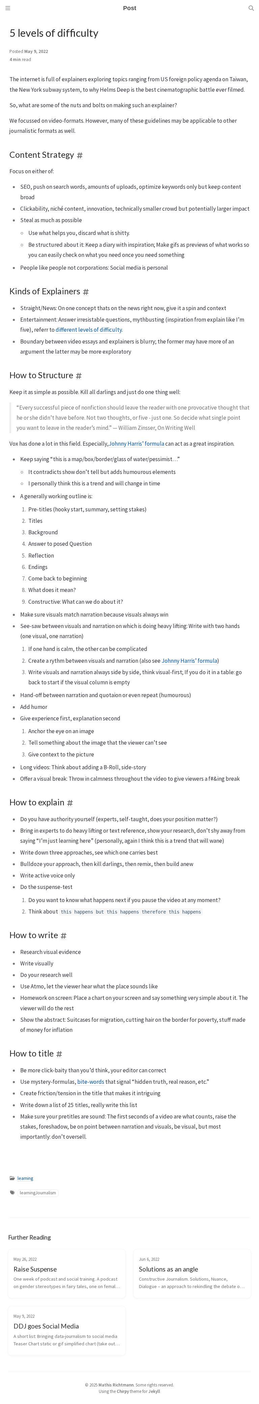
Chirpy (123, 1391)
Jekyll (154, 1391)
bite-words (90, 1081)
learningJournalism (38, 1193)
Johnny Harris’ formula (136, 443)
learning (25, 1178)
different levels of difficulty (89, 329)
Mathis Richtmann (116, 1384)
